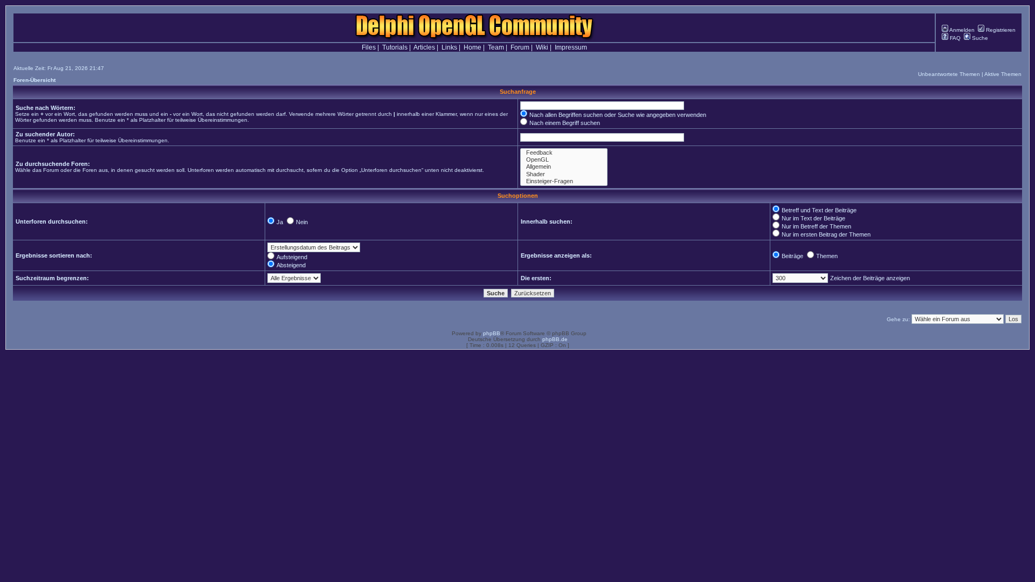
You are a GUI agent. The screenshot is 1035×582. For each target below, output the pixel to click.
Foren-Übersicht (34, 80)
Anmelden (961, 30)
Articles (424, 47)
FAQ (954, 38)
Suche (979, 38)
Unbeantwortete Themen (949, 74)
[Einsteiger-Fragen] (563, 181)
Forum (519, 47)
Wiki (542, 47)
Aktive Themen (1003, 74)
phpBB (491, 333)
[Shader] (563, 174)
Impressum (571, 47)
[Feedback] (563, 152)
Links (449, 47)
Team (496, 47)
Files (369, 47)
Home (472, 47)
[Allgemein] (563, 166)
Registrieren (1000, 30)
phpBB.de (555, 339)
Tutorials (395, 47)
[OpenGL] (563, 159)
